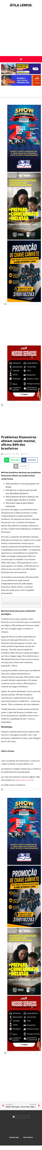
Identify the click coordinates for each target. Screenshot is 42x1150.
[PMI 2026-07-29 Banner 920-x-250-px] (21, 73)
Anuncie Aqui (14, 1137)
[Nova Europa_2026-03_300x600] (24, 171)
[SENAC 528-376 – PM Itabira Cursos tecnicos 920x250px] (21, 85)
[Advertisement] (21, 34)
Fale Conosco (28, 1137)
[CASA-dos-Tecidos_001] (21, 304)
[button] (21, 59)
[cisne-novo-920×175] (21, 790)
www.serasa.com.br (23, 780)
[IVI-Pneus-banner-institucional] (24, 400)
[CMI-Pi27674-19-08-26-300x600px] (24, 239)
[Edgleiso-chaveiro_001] (24, 301)
